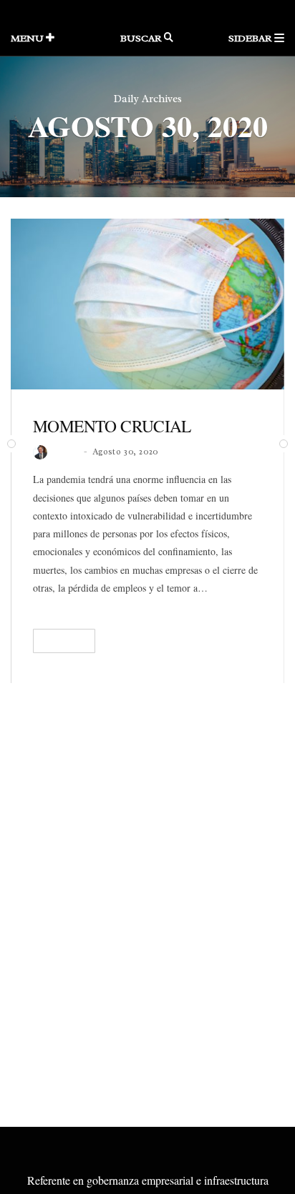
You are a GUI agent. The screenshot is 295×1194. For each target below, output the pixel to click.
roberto (66, 451)
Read (59, 641)
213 (256, 643)
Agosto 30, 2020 (125, 451)
